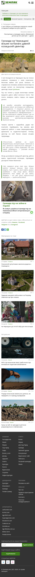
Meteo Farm (6, 532)
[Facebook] (2, 230)
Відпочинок (6, 470)
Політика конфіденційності (24, 501)
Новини (10, 261)
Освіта (4, 461)
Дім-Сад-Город (23, 445)
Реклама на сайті (23, 483)
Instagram (14, 225)
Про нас (21, 490)
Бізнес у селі (6, 453)
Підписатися (28, 545)
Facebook (21, 222)
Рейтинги (21, 459)
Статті (20, 437)
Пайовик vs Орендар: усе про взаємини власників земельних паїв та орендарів (15, 14)
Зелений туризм (17, 19)
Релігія (4, 467)
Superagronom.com (8, 518)
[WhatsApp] (8, 230)
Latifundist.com (7, 510)
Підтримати (10, 554)
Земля (10, 360)
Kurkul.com (5, 512)
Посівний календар (24, 461)
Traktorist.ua (6, 523)
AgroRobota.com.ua (8, 529)
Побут (4, 450)
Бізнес (20, 439)
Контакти (21, 497)
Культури (5, 483)
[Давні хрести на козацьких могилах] (17, 63)
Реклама (21, 480)
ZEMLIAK (21, 487)
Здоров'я (5, 459)
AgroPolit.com (6, 515)
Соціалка (5, 472)
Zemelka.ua (6, 526)
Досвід (4, 456)
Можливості (6, 486)
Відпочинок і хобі (24, 456)
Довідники (6, 480)
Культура (5, 464)
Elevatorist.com (7, 521)
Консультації (28, 19)
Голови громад (7, 491)
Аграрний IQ (7, 507)
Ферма (4, 445)
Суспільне (16, 89)
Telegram (4, 225)
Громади (5, 489)
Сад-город (5, 448)
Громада (7, 19)
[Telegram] (5, 230)
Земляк (14, 222)
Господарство (6, 439)
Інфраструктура (7, 475)
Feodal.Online (6, 534)
